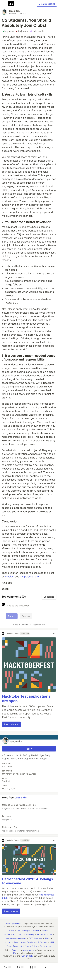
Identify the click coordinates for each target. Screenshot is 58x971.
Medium (9, 576)
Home (11, 930)
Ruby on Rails (27, 956)
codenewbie (37, 31)
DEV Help (30, 934)
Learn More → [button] (11, 724)
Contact (7, 942)
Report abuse (39, 624)
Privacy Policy (31, 946)
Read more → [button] (11, 911)
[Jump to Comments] (20, 967)
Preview (26, 616)
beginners (8, 31)
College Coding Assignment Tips (25, 806)
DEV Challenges (23, 930)
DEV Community (13, 923)
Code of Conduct (20, 624)
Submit (11, 616)
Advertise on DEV (44, 934)
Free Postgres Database (24, 942)
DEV (14, 953)
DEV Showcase (35, 938)
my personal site (29, 576)
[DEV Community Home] (11, 4)
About (47, 938)
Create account (47, 3)
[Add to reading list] (33, 967)
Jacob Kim (14, 11)
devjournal (22, 31)
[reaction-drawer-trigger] (7, 967)
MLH (52, 942)
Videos (45, 930)
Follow (29, 748)
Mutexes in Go (20, 829)
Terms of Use (45, 946)
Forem (14, 950)
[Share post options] (53, 967)
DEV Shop (42, 942)
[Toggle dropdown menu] (54, 633)
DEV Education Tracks (13, 934)
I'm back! (7, 818)
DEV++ (36, 930)
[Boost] (44, 967)
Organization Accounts (16, 938)
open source (28, 950)
